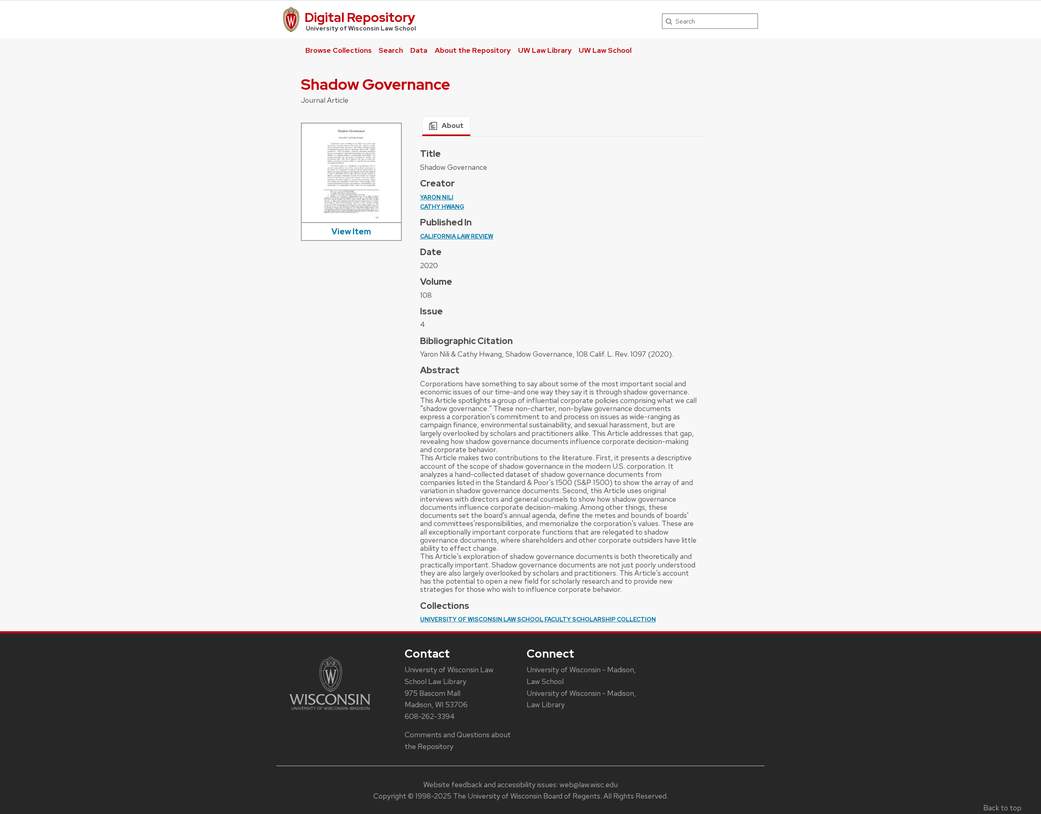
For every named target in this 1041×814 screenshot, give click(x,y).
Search (391, 50)
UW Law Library (545, 50)
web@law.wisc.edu (589, 784)
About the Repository (473, 50)
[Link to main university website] (329, 711)
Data (418, 50)
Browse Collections (338, 50)
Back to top (1002, 807)
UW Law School (605, 50)
